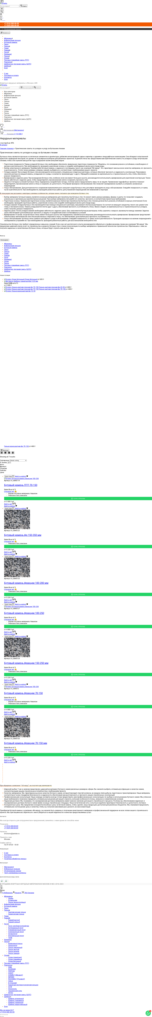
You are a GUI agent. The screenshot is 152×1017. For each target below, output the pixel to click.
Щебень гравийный (16, 1001)
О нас (6, 73)
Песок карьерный (15, 948)
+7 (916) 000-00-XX (11, 826)
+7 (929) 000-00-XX (11, 828)
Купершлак (12, 900)
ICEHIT (10, 973)
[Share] (3, 1014)
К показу (3, 462)
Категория (4, 240)
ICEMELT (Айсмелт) (15, 975)
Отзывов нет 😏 (10, 492)
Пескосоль (12, 989)
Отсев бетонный (14, 961)
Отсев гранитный (15, 957)
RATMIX (11, 977)
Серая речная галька (16, 914)
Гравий (7, 50)
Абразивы (8, 38)
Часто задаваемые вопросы (15, 873)
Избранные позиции (12, 869)
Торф (10, 938)
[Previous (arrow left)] (1, 1016)
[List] (9, 453)
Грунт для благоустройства (18, 926)
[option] (78, 92)
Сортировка (4, 460)
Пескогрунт (12, 946)
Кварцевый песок (15, 944)
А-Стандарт (12, 983)
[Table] (12, 453)
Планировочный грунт (17, 930)
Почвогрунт (12, 934)
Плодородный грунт (16, 932)
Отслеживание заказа (12, 29)
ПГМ (10, 987)
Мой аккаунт (9, 867)
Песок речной (13, 951)
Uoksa (10, 981)
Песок (6, 56)
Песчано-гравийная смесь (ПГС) (16, 60)
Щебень (7, 66)
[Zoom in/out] (7, 1014)
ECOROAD (12, 969)
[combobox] (9, 6)
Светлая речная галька (17, 912)
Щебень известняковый (17, 1005)
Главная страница (7, 149)
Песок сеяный (13, 953)
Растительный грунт (16, 936)
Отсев (6, 58)
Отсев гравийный (15, 959)
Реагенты (8, 62)
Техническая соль (15, 991)
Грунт (6, 52)
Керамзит (8, 54)
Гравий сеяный (14, 922)
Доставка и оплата (11, 75)
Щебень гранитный (15, 1003)
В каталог (3, 145)
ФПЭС (10, 993)
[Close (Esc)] (1, 1014)
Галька (6, 46)
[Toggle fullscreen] (5, 1014)
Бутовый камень (10, 42)
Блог (6, 68)
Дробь (10, 898)
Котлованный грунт (15, 928)
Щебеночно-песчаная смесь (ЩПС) (17, 64)
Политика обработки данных (15, 859)
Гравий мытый (14, 920)
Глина (6, 48)
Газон (6, 44)
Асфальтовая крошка (12, 40)
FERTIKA (11, 971)
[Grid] (1, 453)
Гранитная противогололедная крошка (23, 985)
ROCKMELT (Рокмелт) (16, 979)
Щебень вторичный (16, 999)
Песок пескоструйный (17, 902)
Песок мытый (13, 949)
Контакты (8, 77)
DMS (10, 967)
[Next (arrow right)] (3, 1016)
